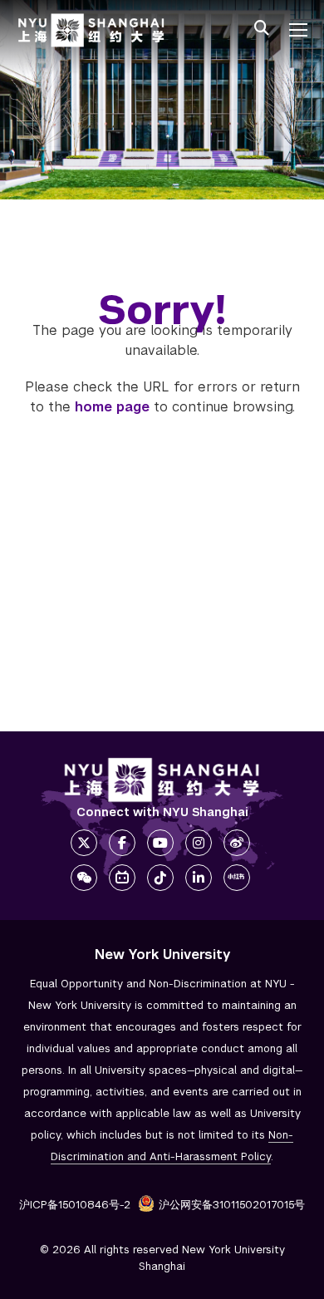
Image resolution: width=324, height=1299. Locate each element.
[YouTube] (160, 842)
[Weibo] (236, 842)
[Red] (236, 877)
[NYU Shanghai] (162, 780)
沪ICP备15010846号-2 (74, 1205)
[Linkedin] (198, 877)
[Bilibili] (122, 877)
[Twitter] (84, 842)
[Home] (91, 30)
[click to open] (298, 30)
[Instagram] (198, 842)
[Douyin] (160, 877)
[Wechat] (84, 877)
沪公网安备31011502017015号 (232, 1205)
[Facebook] (122, 842)
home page (112, 407)
